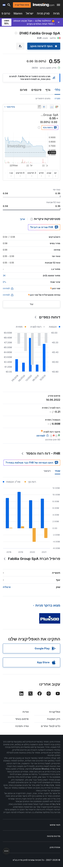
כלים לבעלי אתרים (50, 726)
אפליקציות (54, 711)
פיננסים (36, 90)
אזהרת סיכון (55, 847)
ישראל (29, 13)
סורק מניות (43, 13)
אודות (26, 711)
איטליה (7, 586)
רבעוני (47, 470)
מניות (56, 13)
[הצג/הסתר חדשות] (39, 107)
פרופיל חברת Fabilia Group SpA (34, 559)
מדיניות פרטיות (53, 836)
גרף (48, 90)
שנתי (57, 470)
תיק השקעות (53, 718)
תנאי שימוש (55, 825)
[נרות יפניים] (57, 107)
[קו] (52, 107)
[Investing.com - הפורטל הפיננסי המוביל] (43, 5)
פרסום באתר (22, 718)
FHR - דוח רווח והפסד (43, 453)
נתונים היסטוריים (43, 98)
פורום (23, 90)
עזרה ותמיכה (22, 726)
